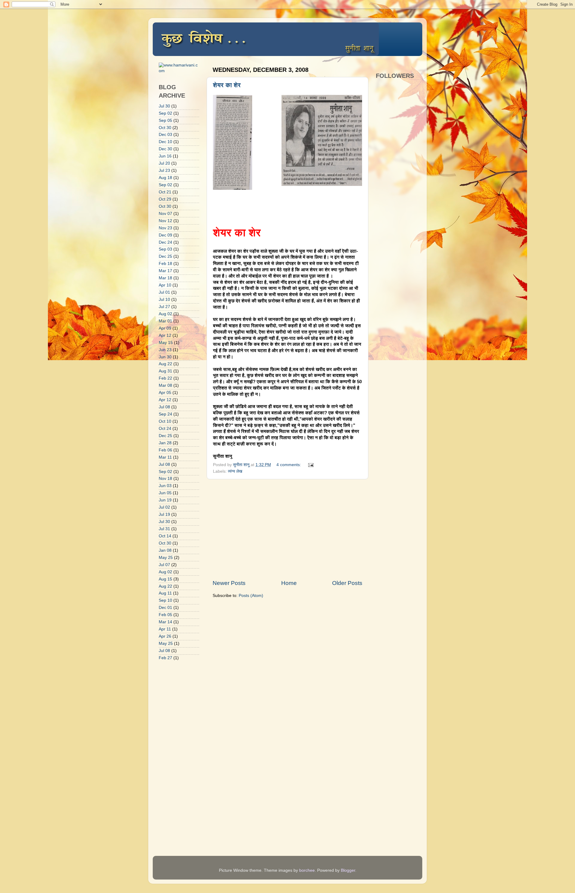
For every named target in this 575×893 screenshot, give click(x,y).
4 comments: (289, 465)
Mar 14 (165, 622)
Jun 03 (165, 485)
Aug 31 (165, 371)
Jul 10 (164, 299)
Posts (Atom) (251, 595)
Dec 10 (165, 142)
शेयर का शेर (227, 85)
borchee (307, 870)
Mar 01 (165, 321)
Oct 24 (165, 428)
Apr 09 (165, 328)
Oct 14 (165, 536)
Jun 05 (165, 493)
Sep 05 (165, 120)
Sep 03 (165, 249)
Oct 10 (165, 421)
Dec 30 (165, 149)
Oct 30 (165, 127)
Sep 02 (165, 113)
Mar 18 (165, 278)
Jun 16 (165, 156)
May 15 (166, 342)
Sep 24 (165, 414)
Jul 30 (164, 106)
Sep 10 (165, 600)
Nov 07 (165, 213)
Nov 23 (165, 228)
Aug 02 (165, 314)
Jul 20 (164, 163)
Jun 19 (165, 500)
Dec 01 (165, 607)
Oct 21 (165, 192)
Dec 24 (165, 242)
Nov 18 (165, 478)
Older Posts (347, 583)
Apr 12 (165, 335)
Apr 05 (165, 392)
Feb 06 (165, 450)
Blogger (348, 870)
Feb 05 (165, 614)
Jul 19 (164, 514)
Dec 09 (165, 235)
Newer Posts (229, 583)
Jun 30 (165, 357)
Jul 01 (164, 292)
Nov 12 (165, 221)
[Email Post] (310, 465)
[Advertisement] (287, 529)
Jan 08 (165, 550)
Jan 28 (165, 443)
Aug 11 (165, 593)
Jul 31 (164, 529)
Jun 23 (165, 350)
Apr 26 (165, 636)
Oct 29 (165, 199)
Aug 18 (165, 177)
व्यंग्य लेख (235, 471)
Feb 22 (165, 378)
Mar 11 (165, 457)
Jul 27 (164, 306)
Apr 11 (165, 629)
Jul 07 (164, 565)
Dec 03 (165, 134)
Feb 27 (165, 658)
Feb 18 (165, 263)
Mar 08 (165, 385)
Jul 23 (164, 170)
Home (289, 583)
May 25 (166, 557)
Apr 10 (165, 285)
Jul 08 (164, 407)
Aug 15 (165, 579)
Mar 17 (165, 271)
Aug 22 (165, 364)
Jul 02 (164, 507)
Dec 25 (165, 256)
